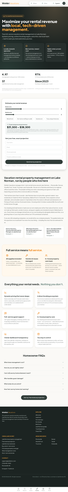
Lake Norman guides (41, 426)
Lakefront (38, 417)
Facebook (11, 468)
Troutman (38, 444)
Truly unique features (52, 119)
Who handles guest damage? (13, 378)
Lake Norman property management (12, 439)
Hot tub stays (39, 419)
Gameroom (39, 119)
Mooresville (39, 439)
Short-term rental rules (8, 453)
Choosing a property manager (10, 448)
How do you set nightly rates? (14, 368)
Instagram (5, 468)
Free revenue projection (8, 441)
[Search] (63, 3)
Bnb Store (38, 424)
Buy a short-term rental (8, 446)
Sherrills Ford (39, 441)
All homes (38, 415)
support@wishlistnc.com (9, 461)
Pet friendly (39, 422)
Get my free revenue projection (34, 397)
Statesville (54, 444)
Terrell (53, 441)
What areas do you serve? (12, 384)
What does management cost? (14, 362)
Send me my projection (34, 162)
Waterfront (10, 119)
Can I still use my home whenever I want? (17, 373)
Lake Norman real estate (8, 444)
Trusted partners (40, 429)
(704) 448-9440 (6, 463)
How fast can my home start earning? (16, 389)
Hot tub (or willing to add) (24, 119)
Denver (53, 439)
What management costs (9, 450)
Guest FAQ (39, 431)
